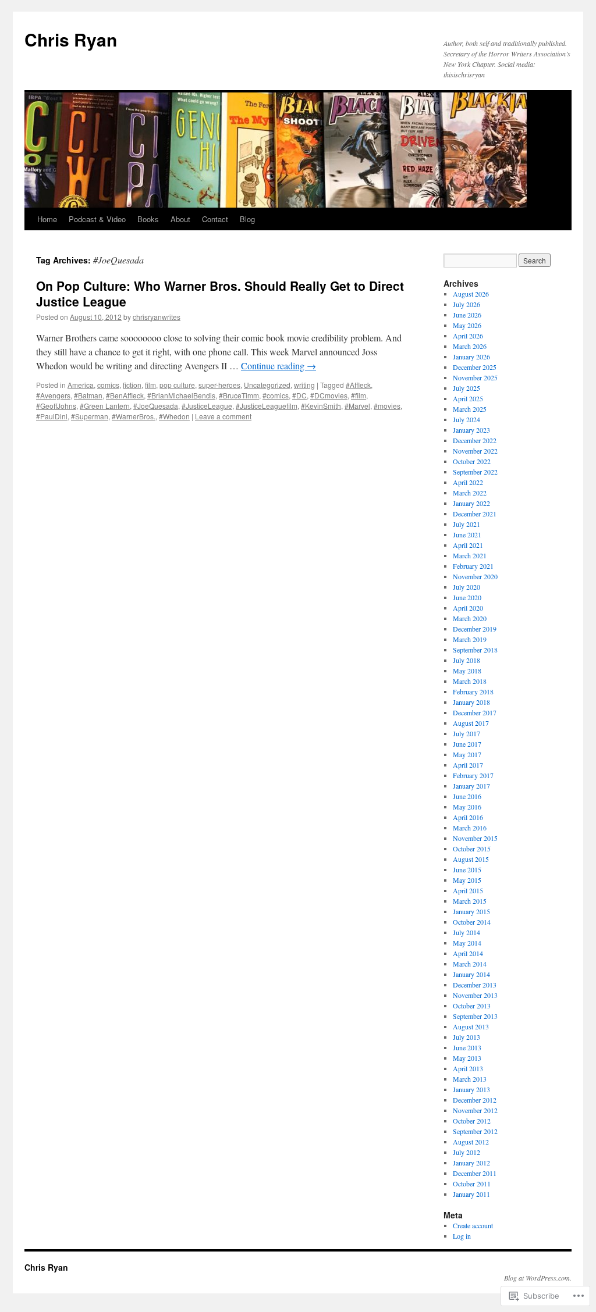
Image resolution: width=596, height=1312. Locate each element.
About (180, 218)
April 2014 (468, 953)
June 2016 (467, 796)
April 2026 (468, 335)
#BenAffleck (125, 395)
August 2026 (471, 293)
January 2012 (471, 1162)
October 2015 (472, 848)
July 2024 (466, 419)
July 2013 (466, 1037)
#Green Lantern (105, 406)
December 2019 (474, 628)
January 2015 (471, 911)
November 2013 (475, 995)
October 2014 (472, 921)
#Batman (88, 395)
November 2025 (475, 377)
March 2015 (470, 900)
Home (47, 218)
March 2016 (470, 827)
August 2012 (471, 1141)
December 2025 (474, 367)
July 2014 (466, 932)
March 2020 (470, 618)
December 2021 (474, 513)
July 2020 (466, 586)
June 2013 (467, 1047)
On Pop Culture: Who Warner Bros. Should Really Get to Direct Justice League (220, 293)
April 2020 (468, 607)
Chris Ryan (70, 39)
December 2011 (474, 1173)
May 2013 (467, 1058)
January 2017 (471, 785)
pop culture (177, 385)
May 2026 (467, 325)
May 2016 (467, 806)
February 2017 (473, 775)
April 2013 (468, 1068)
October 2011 (472, 1183)
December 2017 (474, 712)
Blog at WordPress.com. (538, 1277)
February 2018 (473, 691)
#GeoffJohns (56, 406)
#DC (299, 395)
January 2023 (471, 429)
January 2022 (471, 503)
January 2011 (471, 1194)
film (150, 385)
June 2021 (467, 534)
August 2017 (471, 723)
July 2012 (466, 1152)
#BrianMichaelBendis (181, 395)
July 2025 (466, 388)
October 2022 (472, 461)
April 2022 (468, 482)
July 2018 (466, 660)
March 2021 (470, 555)
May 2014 (467, 942)
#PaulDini (52, 416)
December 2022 (474, 440)
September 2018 (475, 649)
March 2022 (470, 492)
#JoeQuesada (155, 406)
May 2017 (467, 754)
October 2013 (472, 1005)
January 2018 (471, 702)
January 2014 (471, 974)
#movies (387, 406)
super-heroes (219, 385)
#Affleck (358, 385)
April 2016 (468, 817)
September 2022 (475, 471)
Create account (473, 1225)
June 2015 (467, 869)
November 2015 (475, 838)
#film (358, 395)
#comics (275, 395)
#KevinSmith (321, 406)
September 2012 (475, 1131)
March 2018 (470, 681)
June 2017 (467, 743)
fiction (132, 385)
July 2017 (466, 733)
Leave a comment (223, 416)
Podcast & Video (97, 218)
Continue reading (278, 365)
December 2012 (474, 1099)
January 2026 (471, 356)
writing (304, 385)
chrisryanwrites (156, 317)
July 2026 (466, 304)
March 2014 (470, 963)
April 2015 (468, 890)
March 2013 (470, 1078)
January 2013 (471, 1089)
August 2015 (471, 859)
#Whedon (174, 416)
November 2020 (475, 576)
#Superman (89, 416)
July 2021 (466, 524)
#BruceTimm (239, 395)
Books (148, 218)
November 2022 (475, 450)
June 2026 (467, 314)
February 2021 (473, 566)
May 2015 (467, 880)
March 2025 (470, 408)
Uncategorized (267, 385)
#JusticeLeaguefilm (266, 406)
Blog (247, 218)
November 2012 (475, 1110)
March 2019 (470, 639)
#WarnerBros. (133, 416)
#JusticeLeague (207, 406)
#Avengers (53, 395)
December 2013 (474, 984)
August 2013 (471, 1026)
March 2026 (470, 346)
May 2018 (467, 670)
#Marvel (357, 406)
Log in (462, 1235)
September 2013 (475, 1016)
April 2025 (468, 398)
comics (108, 385)
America (81, 385)
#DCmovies (328, 395)
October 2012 (472, 1120)
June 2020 (467, 597)
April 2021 (468, 545)
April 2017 (468, 764)
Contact (215, 218)
